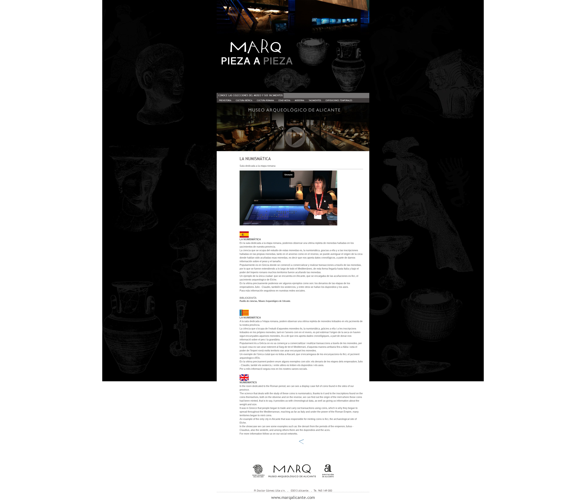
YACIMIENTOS (315, 100)
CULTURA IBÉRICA (244, 100)
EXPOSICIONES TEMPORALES (339, 100)
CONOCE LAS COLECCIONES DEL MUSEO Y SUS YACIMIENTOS (250, 95)
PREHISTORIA (225, 100)
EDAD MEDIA (284, 100)
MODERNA (299, 100)
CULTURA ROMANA (265, 100)
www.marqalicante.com (293, 497)
